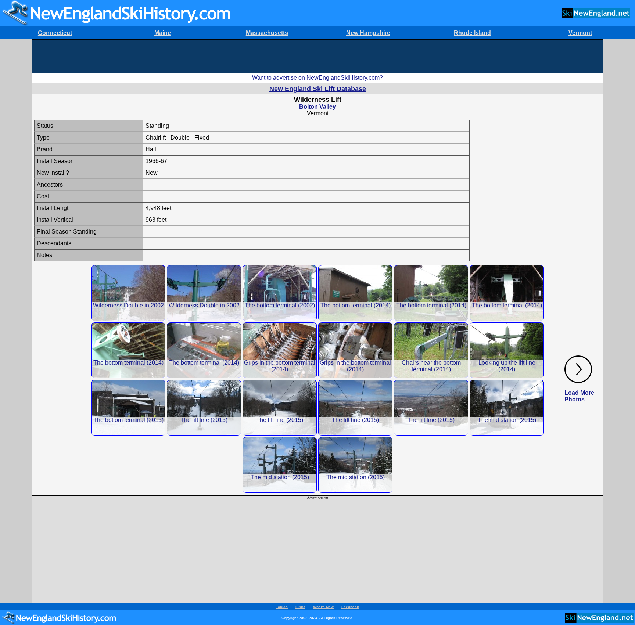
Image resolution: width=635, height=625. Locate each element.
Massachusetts (267, 33)
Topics (282, 607)
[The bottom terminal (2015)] (128, 407)
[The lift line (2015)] (204, 407)
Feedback (350, 607)
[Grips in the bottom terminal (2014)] (280, 350)
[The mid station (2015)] (507, 407)
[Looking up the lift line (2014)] (507, 350)
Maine (162, 33)
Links (300, 607)
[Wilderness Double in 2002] (128, 293)
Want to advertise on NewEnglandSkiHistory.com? (317, 78)
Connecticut (55, 33)
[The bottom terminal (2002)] (280, 293)
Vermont (580, 33)
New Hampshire (368, 33)
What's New (323, 607)
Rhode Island (472, 33)
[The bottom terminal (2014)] (355, 293)
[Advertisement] (317, 56)
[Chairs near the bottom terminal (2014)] (431, 350)
